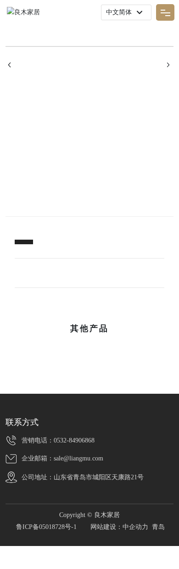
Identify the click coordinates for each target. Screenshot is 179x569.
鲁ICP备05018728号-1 (46, 526)
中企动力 (135, 526)
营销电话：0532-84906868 (58, 440)
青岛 (158, 526)
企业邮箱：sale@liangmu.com (62, 458)
